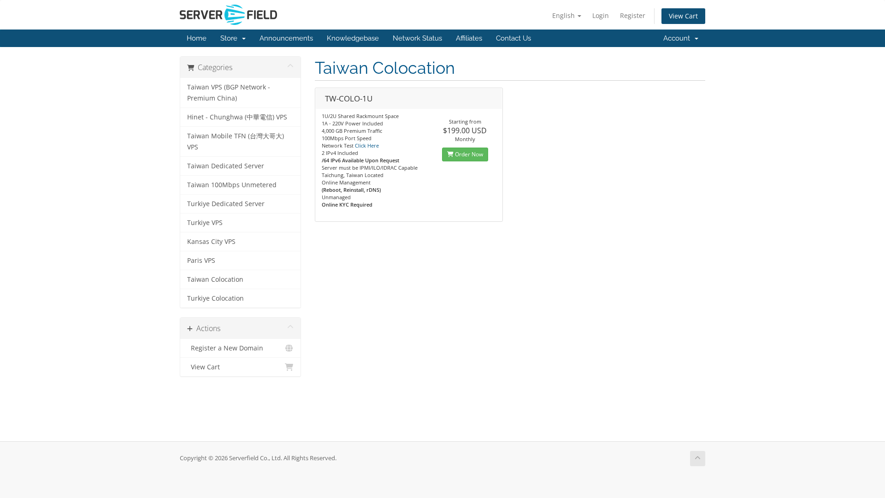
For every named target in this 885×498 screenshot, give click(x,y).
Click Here (367, 145)
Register (632, 15)
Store (230, 38)
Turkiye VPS (205, 223)
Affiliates (469, 38)
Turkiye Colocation (215, 298)
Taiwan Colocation (215, 279)
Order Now (468, 154)
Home (196, 38)
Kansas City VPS (211, 241)
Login (600, 15)
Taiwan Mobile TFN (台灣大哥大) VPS (235, 141)
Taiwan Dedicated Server (225, 166)
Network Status (417, 38)
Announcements (286, 38)
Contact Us (513, 38)
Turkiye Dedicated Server (226, 204)
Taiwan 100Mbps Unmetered (232, 185)
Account (678, 38)
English (564, 15)
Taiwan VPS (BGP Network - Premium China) (228, 92)
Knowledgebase (353, 38)
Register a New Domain (225, 348)
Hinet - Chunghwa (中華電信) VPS (237, 117)
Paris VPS (201, 260)
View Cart (683, 16)
